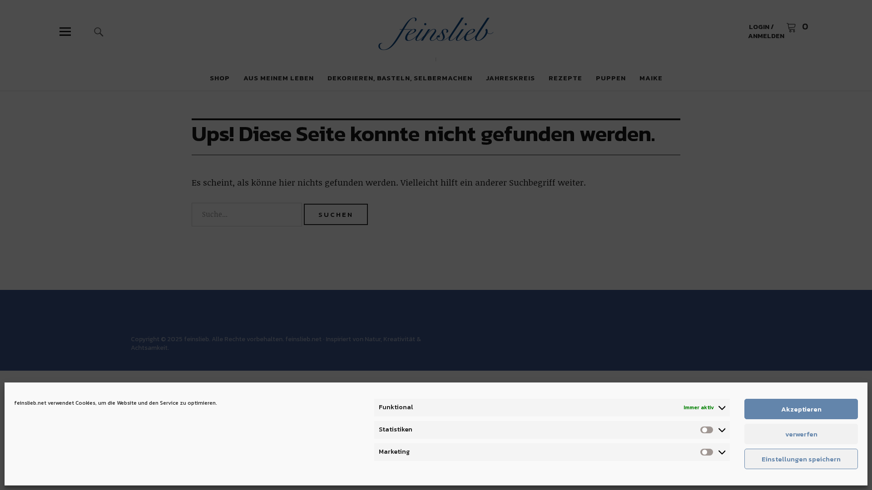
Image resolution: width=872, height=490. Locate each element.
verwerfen (801, 434)
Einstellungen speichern (801, 459)
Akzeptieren (801, 409)
